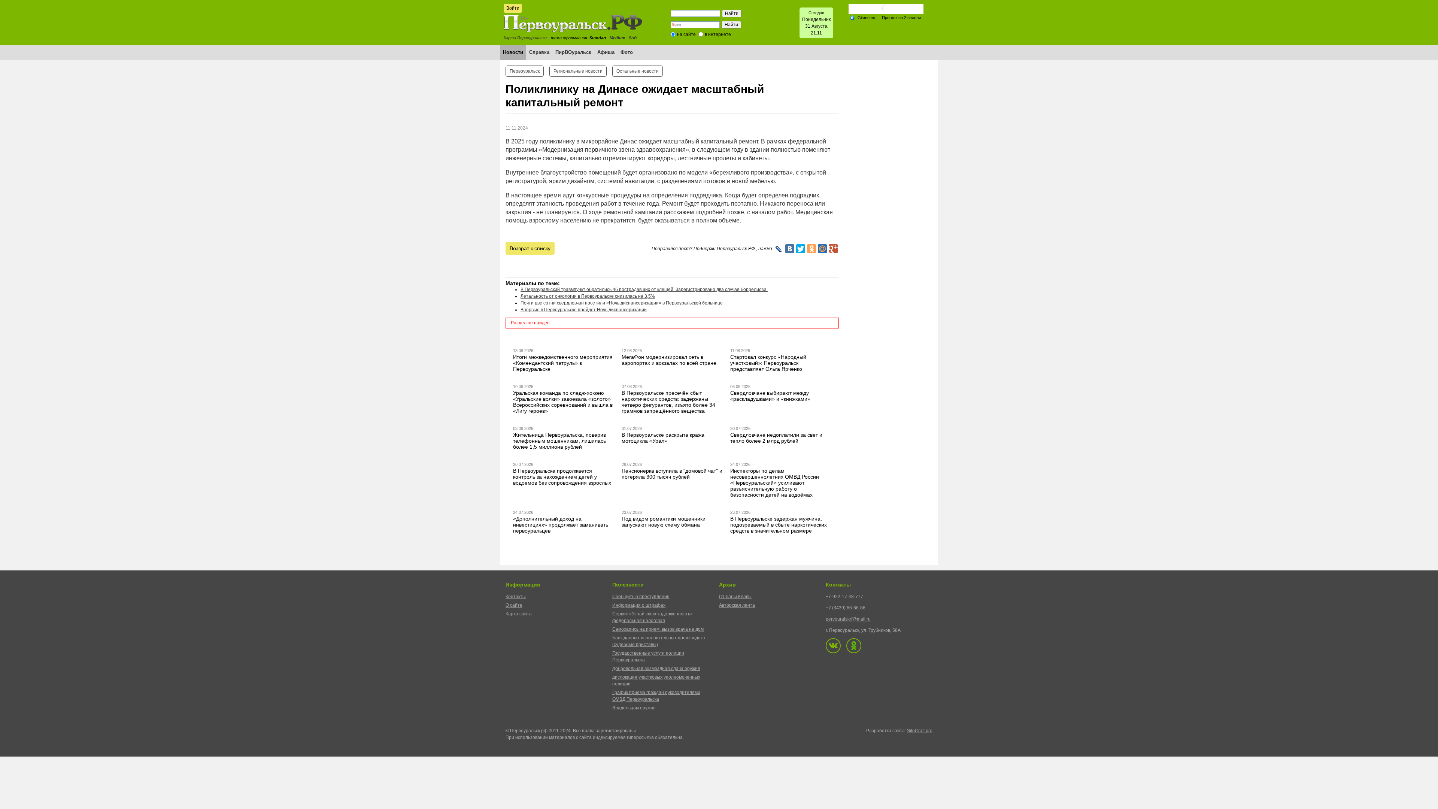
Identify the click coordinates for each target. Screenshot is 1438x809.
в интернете (718, 34)
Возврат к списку (530, 248)
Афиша (606, 52)
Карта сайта (519, 613)
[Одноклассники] (811, 248)
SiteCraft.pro (919, 730)
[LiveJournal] (779, 249)
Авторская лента (737, 605)
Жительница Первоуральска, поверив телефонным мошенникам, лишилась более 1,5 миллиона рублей (559, 441)
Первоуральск (525, 71)
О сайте (514, 605)
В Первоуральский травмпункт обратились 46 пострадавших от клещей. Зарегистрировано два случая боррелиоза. (644, 289)
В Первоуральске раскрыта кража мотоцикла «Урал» (663, 438)
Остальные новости (637, 71)
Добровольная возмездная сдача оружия (656, 668)
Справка (539, 52)
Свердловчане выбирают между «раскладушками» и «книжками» (770, 396)
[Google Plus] (833, 248)
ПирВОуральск (573, 52)
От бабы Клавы (735, 596)
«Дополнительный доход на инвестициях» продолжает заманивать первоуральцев (560, 525)
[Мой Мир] (822, 248)
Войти (512, 8)
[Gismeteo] (862, 17)
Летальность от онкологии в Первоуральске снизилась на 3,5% (588, 296)
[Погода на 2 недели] (902, 17)
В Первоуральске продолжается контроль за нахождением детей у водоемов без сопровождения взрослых (562, 477)
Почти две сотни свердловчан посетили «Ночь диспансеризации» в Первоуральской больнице (622, 303)
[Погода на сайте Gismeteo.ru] (886, 11)
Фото (627, 52)
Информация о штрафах (638, 605)
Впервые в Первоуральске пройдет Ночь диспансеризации (584, 309)
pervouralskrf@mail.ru (848, 619)
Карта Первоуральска (525, 38)
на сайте (686, 34)
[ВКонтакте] (789, 248)
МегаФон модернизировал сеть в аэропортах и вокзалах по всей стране (669, 360)
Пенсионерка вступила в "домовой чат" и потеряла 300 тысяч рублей (672, 474)
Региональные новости (578, 71)
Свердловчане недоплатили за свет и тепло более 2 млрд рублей (776, 438)
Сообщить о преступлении (641, 596)
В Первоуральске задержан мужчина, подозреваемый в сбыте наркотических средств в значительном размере (778, 525)
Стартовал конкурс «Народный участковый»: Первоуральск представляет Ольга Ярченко (768, 363)
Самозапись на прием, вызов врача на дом (658, 629)
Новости (513, 52)
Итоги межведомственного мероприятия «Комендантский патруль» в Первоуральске (563, 363)
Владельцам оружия (634, 707)
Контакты (516, 596)
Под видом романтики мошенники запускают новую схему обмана (664, 522)
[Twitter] (800, 248)
